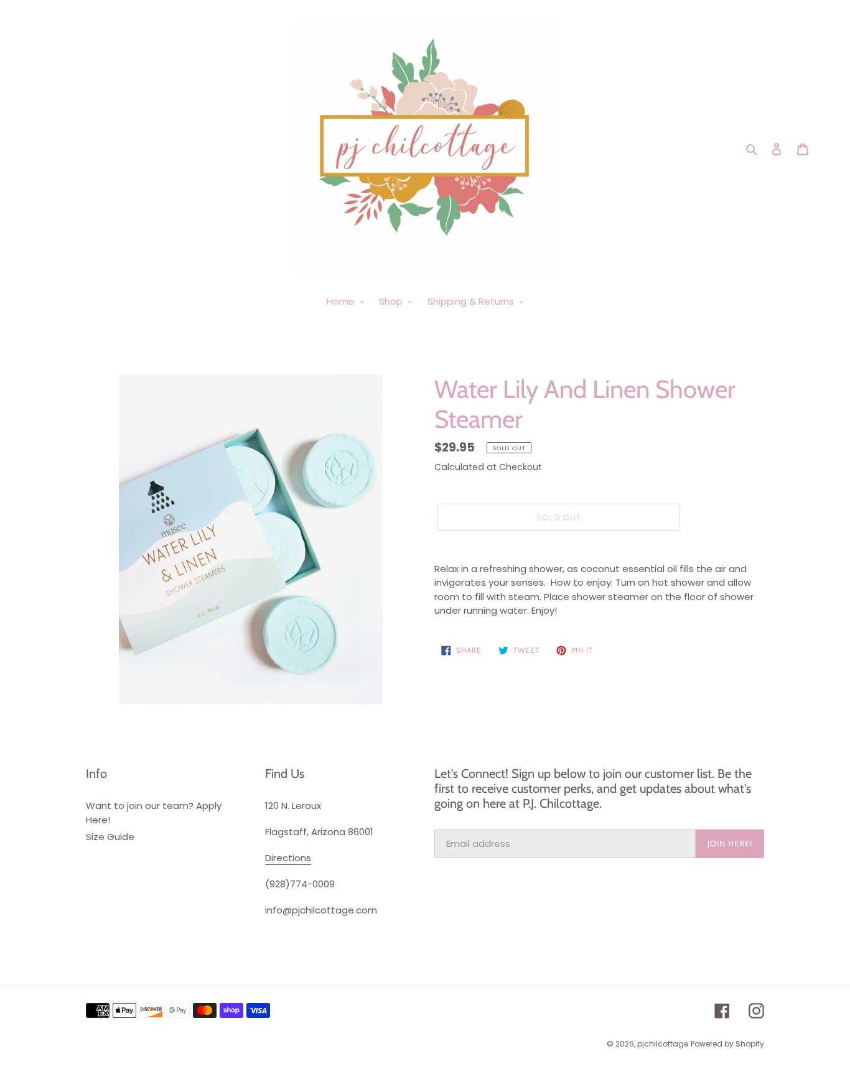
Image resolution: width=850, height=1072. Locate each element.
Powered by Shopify (727, 1043)
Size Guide (110, 836)
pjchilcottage (662, 1043)
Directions (288, 857)
